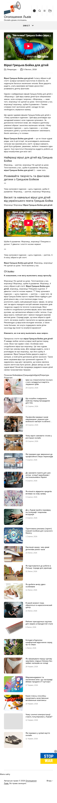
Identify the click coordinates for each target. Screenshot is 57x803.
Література (11, 69)
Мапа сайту (5, 774)
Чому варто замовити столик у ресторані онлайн (39, 437)
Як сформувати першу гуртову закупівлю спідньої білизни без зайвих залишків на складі (39, 661)
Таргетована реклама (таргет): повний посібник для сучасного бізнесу (39, 530)
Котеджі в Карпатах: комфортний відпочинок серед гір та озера (39, 642)
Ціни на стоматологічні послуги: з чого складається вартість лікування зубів (39, 382)
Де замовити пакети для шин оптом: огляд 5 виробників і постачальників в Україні (38, 475)
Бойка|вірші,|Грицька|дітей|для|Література (31, 375)
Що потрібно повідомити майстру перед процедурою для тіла (38, 400)
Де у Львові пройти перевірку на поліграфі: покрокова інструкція (38, 512)
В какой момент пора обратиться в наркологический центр (39, 605)
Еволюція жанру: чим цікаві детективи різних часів (37, 548)
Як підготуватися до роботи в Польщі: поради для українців (38, 567)
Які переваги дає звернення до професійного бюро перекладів (39, 455)
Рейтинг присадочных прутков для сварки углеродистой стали (39, 622)
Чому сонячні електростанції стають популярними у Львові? (39, 715)
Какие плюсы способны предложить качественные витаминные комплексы (37, 698)
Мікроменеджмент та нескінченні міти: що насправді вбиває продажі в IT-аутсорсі (39, 679)
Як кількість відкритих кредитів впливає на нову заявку (39, 492)
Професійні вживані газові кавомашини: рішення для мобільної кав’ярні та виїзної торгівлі (38, 420)
